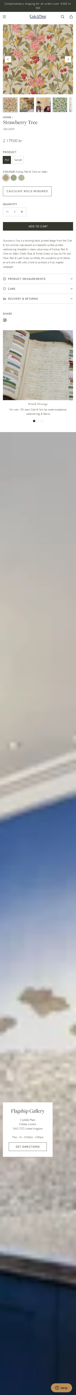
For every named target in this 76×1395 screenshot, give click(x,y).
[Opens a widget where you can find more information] (61, 1388)
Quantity (10, 204)
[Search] (62, 16)
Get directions (28, 1147)
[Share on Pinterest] (5, 321)
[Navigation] (4, 16)
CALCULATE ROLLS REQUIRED (27, 191)
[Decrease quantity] (7, 211)
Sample (18, 159)
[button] (8, 59)
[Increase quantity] (22, 211)
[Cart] (71, 16)
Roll (7, 159)
